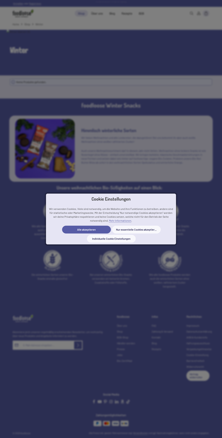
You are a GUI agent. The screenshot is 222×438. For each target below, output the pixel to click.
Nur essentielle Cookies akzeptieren (136, 229)
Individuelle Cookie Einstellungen (111, 238)
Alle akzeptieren (86, 229)
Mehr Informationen (120, 220)
